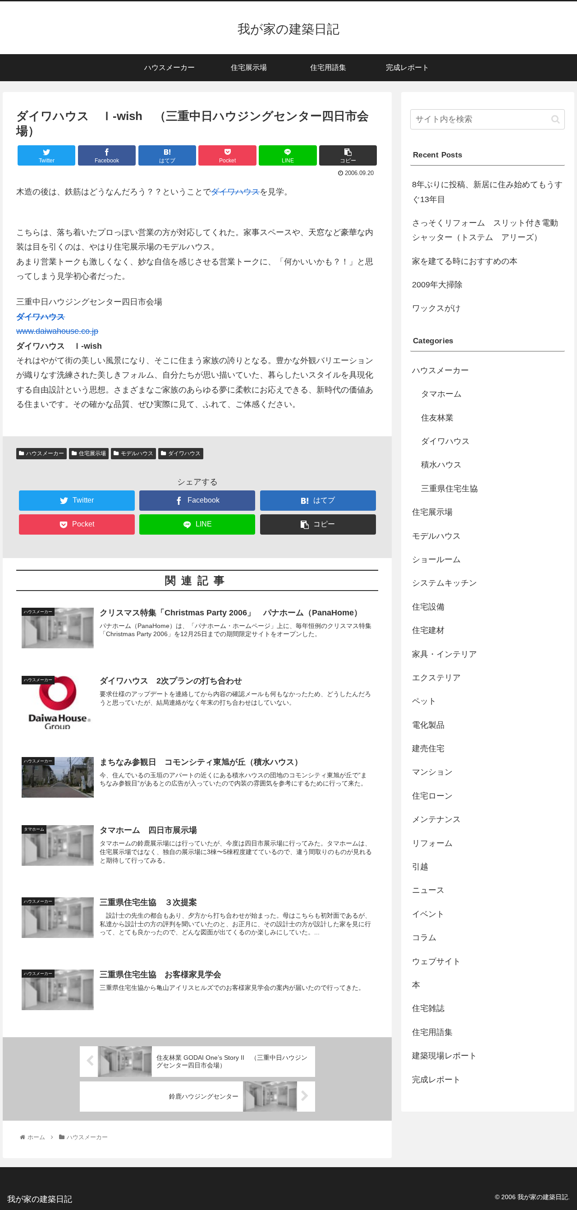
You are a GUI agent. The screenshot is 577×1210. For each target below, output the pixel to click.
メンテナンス (436, 819)
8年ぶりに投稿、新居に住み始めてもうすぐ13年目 (487, 191)
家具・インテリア (444, 654)
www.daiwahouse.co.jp (57, 331)
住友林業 (437, 417)
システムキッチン (444, 582)
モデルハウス (137, 453)
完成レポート (436, 1079)
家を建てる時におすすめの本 (464, 261)
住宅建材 (428, 630)
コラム (424, 937)
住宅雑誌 (428, 1008)
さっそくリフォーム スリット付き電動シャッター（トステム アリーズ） (485, 230)
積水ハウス (441, 464)
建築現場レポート (444, 1055)
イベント (428, 914)
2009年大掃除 (437, 284)
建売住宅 (428, 748)
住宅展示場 (92, 453)
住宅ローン (432, 795)
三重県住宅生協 (449, 488)
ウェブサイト (436, 961)
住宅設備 (428, 606)
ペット (424, 701)
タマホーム (441, 393)
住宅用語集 (432, 1032)
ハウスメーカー (45, 453)
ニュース (428, 890)
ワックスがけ (436, 308)
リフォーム (432, 843)
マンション (432, 771)
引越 (420, 866)
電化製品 (428, 725)
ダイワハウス (235, 191)
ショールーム (436, 559)
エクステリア (436, 677)
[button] (555, 119)
